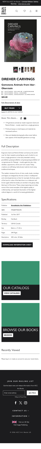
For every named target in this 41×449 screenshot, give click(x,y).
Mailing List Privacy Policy (20, 397)
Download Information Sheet (17, 245)
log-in (7, 359)
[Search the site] (17, 11)
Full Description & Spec (10, 103)
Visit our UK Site (24, 422)
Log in (3, 112)
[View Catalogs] (20, 280)
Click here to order (24, 4)
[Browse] (20, 322)
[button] (25, 11)
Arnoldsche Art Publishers (21, 205)
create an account (17, 359)
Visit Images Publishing (20, 425)
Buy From (9, 108)
